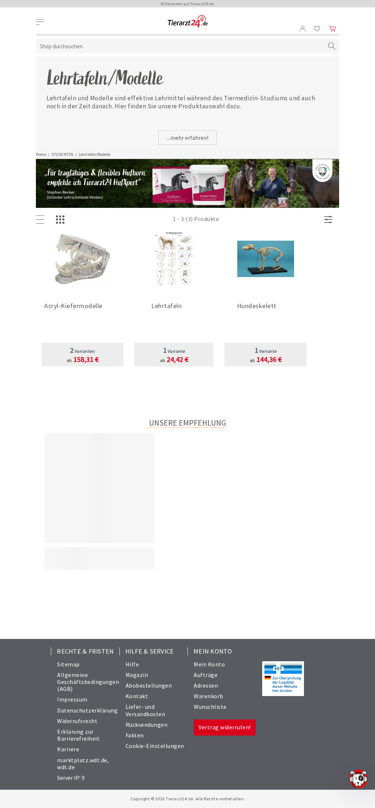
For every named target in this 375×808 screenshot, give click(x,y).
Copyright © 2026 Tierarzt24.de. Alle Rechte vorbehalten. (187, 798)
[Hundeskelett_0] (265, 260)
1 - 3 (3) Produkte (196, 218)
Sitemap (68, 664)
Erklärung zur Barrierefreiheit (78, 735)
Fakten (135, 735)
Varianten (82, 351)
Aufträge (206, 674)
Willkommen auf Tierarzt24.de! (187, 3)
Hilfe (132, 664)
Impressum (72, 699)
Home (41, 154)
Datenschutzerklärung (87, 710)
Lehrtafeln (166, 306)
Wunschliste (210, 706)
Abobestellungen (149, 685)
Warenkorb (208, 696)
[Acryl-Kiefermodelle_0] (82, 260)
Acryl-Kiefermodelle (73, 306)
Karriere (68, 749)
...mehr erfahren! (187, 137)
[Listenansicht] (42, 220)
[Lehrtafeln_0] (174, 260)
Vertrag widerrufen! (224, 727)
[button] (82, 308)
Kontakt (137, 696)
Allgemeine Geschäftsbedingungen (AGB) (88, 681)
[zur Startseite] (187, 22)
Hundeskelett (256, 306)
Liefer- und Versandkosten (146, 710)
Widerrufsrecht (77, 721)
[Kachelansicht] (62, 220)
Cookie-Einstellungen (155, 745)
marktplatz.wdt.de (82, 760)
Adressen (206, 685)
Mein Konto (209, 664)
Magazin (137, 674)
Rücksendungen (147, 724)
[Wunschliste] (317, 29)
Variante (174, 351)
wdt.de (66, 767)
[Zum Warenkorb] (332, 29)
